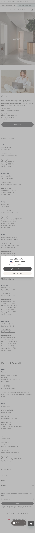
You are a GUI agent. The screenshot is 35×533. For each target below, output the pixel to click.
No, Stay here (17, 273)
